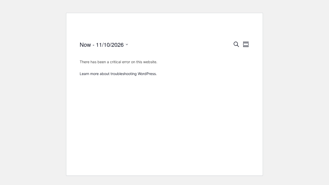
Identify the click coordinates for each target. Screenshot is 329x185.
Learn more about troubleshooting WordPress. (118, 73)
